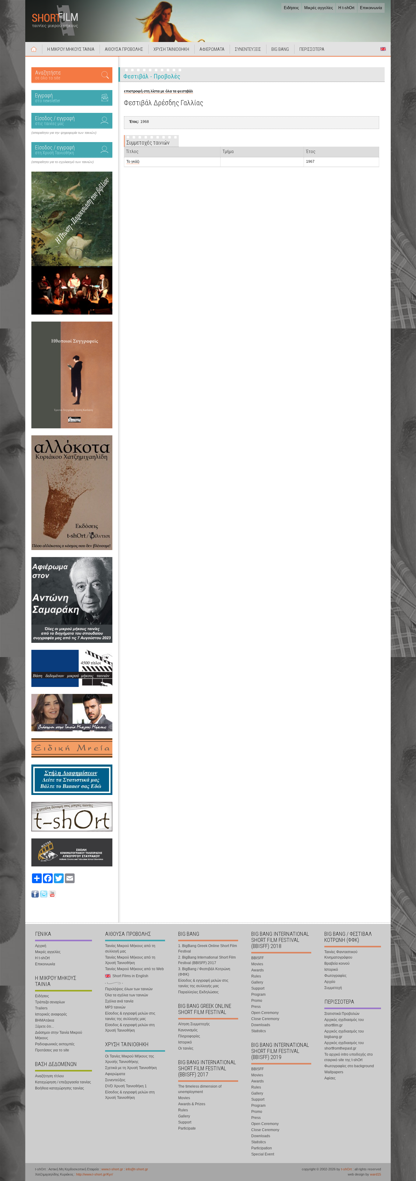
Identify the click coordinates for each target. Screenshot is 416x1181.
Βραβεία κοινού (337, 963)
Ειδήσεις (291, 7)
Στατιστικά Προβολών (341, 1014)
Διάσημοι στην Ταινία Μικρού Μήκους (58, 1035)
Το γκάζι (132, 161)
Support (184, 1122)
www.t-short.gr (112, 1169)
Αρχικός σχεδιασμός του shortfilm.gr (344, 1022)
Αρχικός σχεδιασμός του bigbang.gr (344, 1034)
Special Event (262, 1154)
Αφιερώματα (115, 1074)
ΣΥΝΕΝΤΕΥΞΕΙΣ (248, 49)
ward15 (375, 1174)
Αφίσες (330, 1078)
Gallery (184, 1116)
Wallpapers (333, 1072)
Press (256, 1007)
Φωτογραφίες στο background (349, 1066)
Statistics (258, 1031)
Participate (187, 1128)
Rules (183, 1110)
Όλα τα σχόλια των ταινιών (126, 995)
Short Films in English (383, 49)
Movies (184, 1098)
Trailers (41, 1008)
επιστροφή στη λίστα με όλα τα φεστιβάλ (158, 91)
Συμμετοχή (333, 988)
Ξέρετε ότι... (44, 1026)
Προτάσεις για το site (52, 1050)
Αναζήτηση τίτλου (49, 1076)
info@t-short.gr (137, 1169)
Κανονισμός (188, 1030)
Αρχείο (329, 982)
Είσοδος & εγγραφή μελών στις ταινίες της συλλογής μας (130, 1016)
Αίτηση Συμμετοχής (194, 1024)
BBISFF (257, 958)
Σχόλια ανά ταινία (119, 1001)
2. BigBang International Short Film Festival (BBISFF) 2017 (207, 960)
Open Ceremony (265, 1013)
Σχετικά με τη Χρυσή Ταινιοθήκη (131, 1068)
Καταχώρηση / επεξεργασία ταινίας (63, 1082)
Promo (256, 1000)
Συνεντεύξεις (115, 1080)
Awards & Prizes (191, 1104)
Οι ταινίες (185, 1048)
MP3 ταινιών (115, 1007)
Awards (257, 970)
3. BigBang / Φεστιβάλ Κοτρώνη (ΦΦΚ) (204, 972)
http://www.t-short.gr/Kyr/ (94, 1174)
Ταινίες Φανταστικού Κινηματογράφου (341, 955)
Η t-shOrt (346, 7)
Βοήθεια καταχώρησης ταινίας (59, 1088)
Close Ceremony (265, 1019)
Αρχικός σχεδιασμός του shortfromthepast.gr (344, 1045)
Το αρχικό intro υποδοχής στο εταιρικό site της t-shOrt (348, 1057)
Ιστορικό (185, 1042)
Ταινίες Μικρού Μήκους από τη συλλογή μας (130, 948)
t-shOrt (346, 1169)
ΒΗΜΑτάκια (44, 1020)
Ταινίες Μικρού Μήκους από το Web (134, 969)
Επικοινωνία (371, 7)
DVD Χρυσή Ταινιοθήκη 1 (126, 1086)
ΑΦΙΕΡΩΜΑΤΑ (211, 49)
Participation (261, 1148)
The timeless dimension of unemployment (199, 1089)
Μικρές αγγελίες (318, 7)
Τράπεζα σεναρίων (50, 1002)
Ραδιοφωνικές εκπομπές (55, 1044)
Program (258, 994)
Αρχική (33, 49)
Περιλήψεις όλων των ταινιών (129, 989)
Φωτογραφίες (335, 976)
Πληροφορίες (189, 1036)
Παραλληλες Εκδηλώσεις (198, 992)
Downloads (260, 1025)
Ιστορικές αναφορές (51, 1014)
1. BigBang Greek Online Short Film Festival (207, 948)
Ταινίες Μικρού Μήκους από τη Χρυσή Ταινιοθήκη (130, 960)
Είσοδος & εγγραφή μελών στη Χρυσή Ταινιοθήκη (130, 1028)
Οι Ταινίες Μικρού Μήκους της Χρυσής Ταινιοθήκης (129, 1059)
